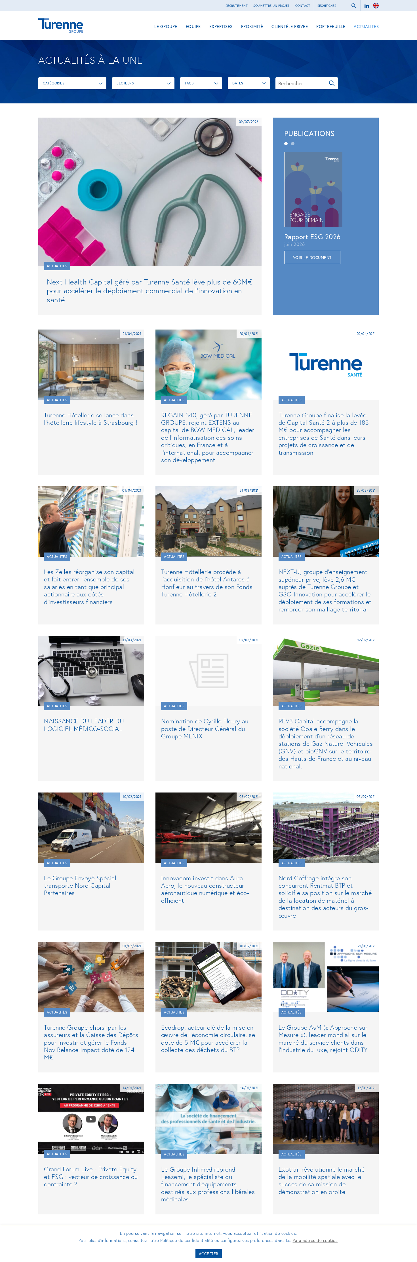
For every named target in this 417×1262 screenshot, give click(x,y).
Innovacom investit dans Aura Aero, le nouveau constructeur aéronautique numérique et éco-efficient (205, 889)
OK (332, 83)
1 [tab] (286, 143)
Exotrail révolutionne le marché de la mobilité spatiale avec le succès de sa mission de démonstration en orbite (322, 1180)
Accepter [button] (208, 1253)
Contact (302, 6)
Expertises (221, 26)
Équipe (193, 26)
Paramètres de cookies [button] (315, 1240)
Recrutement (237, 6)
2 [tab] (292, 143)
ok (353, 5)
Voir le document (312, 257)
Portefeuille (330, 26)
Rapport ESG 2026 (312, 236)
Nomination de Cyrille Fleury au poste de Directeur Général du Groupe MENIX (204, 728)
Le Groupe (165, 26)
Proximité (252, 26)
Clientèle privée (289, 26)
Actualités (366, 26)
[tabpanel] (326, 208)
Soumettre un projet (271, 6)
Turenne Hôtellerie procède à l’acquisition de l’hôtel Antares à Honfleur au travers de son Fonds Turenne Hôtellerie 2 (206, 583)
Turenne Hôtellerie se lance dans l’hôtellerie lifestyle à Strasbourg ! (91, 418)
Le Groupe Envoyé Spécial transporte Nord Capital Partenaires (80, 885)
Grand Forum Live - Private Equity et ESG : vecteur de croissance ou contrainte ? (91, 1176)
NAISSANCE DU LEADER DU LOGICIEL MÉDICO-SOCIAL (84, 724)
